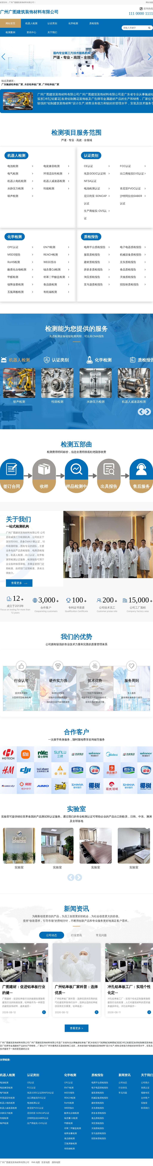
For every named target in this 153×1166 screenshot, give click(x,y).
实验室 (144, 1103)
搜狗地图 (56, 1162)
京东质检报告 (97, 1108)
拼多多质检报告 (98, 1113)
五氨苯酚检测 (70, 1143)
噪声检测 (4, 1123)
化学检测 (73, 23)
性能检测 (4, 1118)
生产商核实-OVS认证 (37, 1123)
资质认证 (145, 1087)
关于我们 (52, 32)
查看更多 (16, 582)
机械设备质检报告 (99, 1097)
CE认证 (30, 1082)
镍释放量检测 (70, 1133)
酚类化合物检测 (71, 1113)
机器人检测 (31, 23)
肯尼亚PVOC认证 (35, 1108)
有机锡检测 (69, 1148)
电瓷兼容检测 (6, 1087)
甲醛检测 (68, 1123)
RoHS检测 (69, 1103)
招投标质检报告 (98, 1138)
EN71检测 (69, 1087)
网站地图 (149, 2)
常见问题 (123, 1092)
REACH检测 (69, 1097)
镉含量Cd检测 (71, 1118)
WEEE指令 (69, 1108)
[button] (3, 56)
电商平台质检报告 (99, 1082)
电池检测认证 (33, 1103)
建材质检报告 (97, 1103)
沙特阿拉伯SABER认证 (37, 1118)
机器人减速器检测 (8, 1108)
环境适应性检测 (7, 1097)
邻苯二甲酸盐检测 (72, 1128)
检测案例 (10, 32)
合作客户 (145, 1097)
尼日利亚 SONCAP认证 (38, 1113)
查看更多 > (76, 1028)
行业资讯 (123, 1087)
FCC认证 (31, 1087)
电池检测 (4, 1082)
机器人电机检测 (7, 1103)
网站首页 (10, 23)
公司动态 (123, 1082)
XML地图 (35, 1162)
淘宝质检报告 (97, 1123)
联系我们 (145, 1108)
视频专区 (145, 1092)
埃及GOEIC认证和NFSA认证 (40, 1092)
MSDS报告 (69, 1092)
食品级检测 (69, 1138)
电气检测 (4, 1092)
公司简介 (145, 1082)
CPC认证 (68, 1082)
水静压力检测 (6, 1113)
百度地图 (45, 1162)
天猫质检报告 (97, 1128)
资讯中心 (31, 32)
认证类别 (52, 23)
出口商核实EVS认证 (36, 1097)
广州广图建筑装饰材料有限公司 (29, 11)
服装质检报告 (97, 1092)
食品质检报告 (97, 1118)
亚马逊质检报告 (98, 1133)
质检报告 (94, 23)
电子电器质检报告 (99, 1087)
